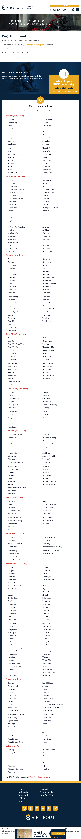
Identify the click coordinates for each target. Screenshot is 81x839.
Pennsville (11, 766)
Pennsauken (12, 318)
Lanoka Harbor (47, 698)
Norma (44, 756)
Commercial (24, 795)
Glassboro (11, 459)
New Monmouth (14, 663)
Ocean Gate (12, 730)
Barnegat (11, 683)
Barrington (12, 265)
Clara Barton (12, 547)
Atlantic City (12, 123)
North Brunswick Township (52, 547)
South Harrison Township (17, 487)
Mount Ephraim (13, 312)
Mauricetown (12, 412)
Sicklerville (12, 330)
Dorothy (11, 141)
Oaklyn (10, 315)
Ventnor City (47, 172)
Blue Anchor (12, 129)
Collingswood (47, 262)
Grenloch (45, 435)
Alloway (11, 750)
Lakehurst (46, 692)
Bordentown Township (16, 189)
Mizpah (10, 166)
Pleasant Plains (13, 554)
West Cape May (48, 363)
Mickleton (46, 453)
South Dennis (13, 366)
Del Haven (12, 353)
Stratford (45, 300)
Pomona (45, 157)
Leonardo (45, 613)
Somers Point (47, 169)
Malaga (45, 447)
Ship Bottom (47, 721)
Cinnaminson (12, 208)
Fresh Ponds (46, 540)
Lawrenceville (47, 507)
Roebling (45, 230)
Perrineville (46, 626)
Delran (44, 186)
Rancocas (45, 221)
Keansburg (46, 604)
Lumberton (12, 218)
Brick (10, 704)
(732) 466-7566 (58, 9)
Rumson (45, 639)
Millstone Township (15, 648)
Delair (44, 265)
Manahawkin (47, 710)
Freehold (45, 583)
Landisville (46, 138)
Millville (11, 415)
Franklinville (12, 453)
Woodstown (46, 769)
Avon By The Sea (14, 589)
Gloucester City (48, 277)
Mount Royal (47, 462)
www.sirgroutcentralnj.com (34, 45)
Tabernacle (46, 239)
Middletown (12, 645)
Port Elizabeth (13, 421)
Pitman (10, 478)
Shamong (45, 233)
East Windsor (12, 501)
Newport (11, 418)
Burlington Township (15, 198)
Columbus (11, 211)
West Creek (46, 739)
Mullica (10, 169)
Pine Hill (11, 321)
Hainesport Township (50, 208)
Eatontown (12, 619)
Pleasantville (47, 154)
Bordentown (12, 186)
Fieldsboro (46, 198)
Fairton (45, 392)
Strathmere (12, 376)
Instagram (24, 808)
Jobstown (45, 211)
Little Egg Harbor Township (52, 704)
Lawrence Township (49, 405)
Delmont (11, 402)
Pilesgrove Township (15, 769)
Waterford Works (48, 309)
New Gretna (12, 245)
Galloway (45, 129)
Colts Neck (12, 610)
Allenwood (12, 580)
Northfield (46, 148)
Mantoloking (12, 718)
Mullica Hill (12, 466)
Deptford (11, 447)
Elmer (10, 759)
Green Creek (47, 341)
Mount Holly (12, 239)
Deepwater (12, 756)
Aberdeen (11, 567)
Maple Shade (12, 221)
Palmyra (11, 251)
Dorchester (12, 408)
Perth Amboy (12, 551)
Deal (9, 616)
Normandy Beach (14, 727)
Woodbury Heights (49, 481)
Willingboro (46, 248)
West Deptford (47, 469)
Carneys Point (13, 753)
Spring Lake (46, 654)
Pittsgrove (11, 772)
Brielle (10, 601)
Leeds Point (46, 141)
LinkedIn (49, 808)
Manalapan (12, 633)
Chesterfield (12, 205)
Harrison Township (49, 438)
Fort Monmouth (48, 580)
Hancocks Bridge (48, 750)
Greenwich (46, 398)
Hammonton (46, 135)
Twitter (37, 808)
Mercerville (46, 510)
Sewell (10, 484)
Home (21, 789)
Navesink (11, 657)
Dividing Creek (13, 405)
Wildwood (46, 372)
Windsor (45, 524)
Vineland (45, 418)
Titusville (11, 527)
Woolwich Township (49, 484)
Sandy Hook (46, 642)
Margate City (12, 151)
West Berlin (46, 312)
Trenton (10, 530)
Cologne (11, 138)
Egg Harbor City (48, 120)
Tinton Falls (46, 660)
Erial (44, 268)
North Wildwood (48, 350)
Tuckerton (46, 733)
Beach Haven (12, 695)
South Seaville (13, 369)
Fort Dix (45, 205)
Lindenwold (12, 303)
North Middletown (14, 666)
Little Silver (46, 619)
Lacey (44, 689)
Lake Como (46, 610)
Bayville (11, 692)
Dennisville (12, 359)
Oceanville (46, 151)
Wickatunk (46, 675)
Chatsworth (12, 201)
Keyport (45, 607)
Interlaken (46, 601)
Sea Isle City (12, 363)
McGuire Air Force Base (17, 227)
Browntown (12, 540)
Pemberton (46, 218)
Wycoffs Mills (47, 554)
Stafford (45, 724)
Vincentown (46, 242)
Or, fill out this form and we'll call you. (64, 91)
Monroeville (46, 459)
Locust (10, 626)
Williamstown (47, 475)
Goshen (45, 338)
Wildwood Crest (48, 376)
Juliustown (46, 214)
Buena (10, 135)
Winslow (45, 318)
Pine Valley (12, 324)
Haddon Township (49, 283)
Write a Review (73, 9)
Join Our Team (47, 795)
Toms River (46, 730)
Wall (44, 666)
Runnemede (12, 327)
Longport (11, 148)
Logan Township (48, 444)
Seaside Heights (48, 714)
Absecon (11, 120)
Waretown (46, 736)
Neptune (11, 660)
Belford (10, 592)
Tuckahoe (11, 379)
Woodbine (46, 379)
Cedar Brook (12, 286)
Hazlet (44, 586)
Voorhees (45, 306)
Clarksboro (12, 441)
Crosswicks (46, 180)
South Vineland (48, 415)
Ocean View (46, 356)
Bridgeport (12, 438)
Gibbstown (12, 456)
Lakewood (46, 695)
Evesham (45, 195)
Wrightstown (47, 251)
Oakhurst (11, 669)
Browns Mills (13, 192)
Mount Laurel (13, 242)
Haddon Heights (48, 280)
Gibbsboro (46, 271)
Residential (23, 792)
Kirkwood (46, 293)
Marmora (45, 344)
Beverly (11, 180)
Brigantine (11, 132)
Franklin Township (49, 537)
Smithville (46, 166)
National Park (13, 469)
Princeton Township (15, 521)
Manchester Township (16, 714)
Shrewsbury (46, 651)
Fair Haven (46, 574)
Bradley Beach (13, 598)
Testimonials (46, 792)
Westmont (46, 315)
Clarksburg (12, 604)
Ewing (10, 504)
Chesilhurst (12, 293)
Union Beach (47, 663)
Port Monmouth (48, 630)
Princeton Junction (14, 518)
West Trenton (47, 518)
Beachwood (12, 698)
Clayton (11, 444)
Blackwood (12, 277)
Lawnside (11, 300)
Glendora (45, 274)
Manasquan (12, 636)
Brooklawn (12, 280)
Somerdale (46, 297)
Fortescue (45, 395)
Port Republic (47, 160)
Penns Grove (12, 763)
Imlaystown (46, 598)
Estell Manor (47, 126)
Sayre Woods (12, 557)
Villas (10, 385)
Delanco (45, 183)
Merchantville (13, 309)
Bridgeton (11, 392)
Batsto (10, 126)
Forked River (12, 707)
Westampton (46, 245)
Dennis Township (14, 356)
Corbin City (12, 350)
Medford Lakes (13, 233)
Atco (9, 259)
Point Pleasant (13, 739)
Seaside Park (47, 718)
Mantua (45, 450)
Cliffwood (11, 607)
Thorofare (11, 494)
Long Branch (12, 630)
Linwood (45, 144)
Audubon (11, 262)
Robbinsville (12, 524)
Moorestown (12, 236)
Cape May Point (14, 347)
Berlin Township (14, 274)
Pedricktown (46, 759)
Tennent (45, 657)
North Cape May (48, 347)
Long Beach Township (50, 707)
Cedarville (11, 395)
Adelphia (11, 571)
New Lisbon (12, 248)
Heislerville (46, 402)
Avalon (10, 338)
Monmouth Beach (14, 651)
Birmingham (12, 183)
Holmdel (45, 592)
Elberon (45, 567)
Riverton (45, 227)
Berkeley (11, 701)
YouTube (43, 808)
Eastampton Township (50, 189)
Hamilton (45, 132)
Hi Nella (45, 290)
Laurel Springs (13, 297)
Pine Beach (12, 736)
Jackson (45, 686)
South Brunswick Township (18, 560)
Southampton (47, 236)
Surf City (45, 727)
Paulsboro (11, 475)
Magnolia (11, 306)
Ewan (10, 450)
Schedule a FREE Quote (65, 6)
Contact (44, 789)
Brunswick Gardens (15, 544)
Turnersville (46, 303)
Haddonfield (46, 286)
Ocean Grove (12, 675)
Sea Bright (46, 645)
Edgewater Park (48, 192)
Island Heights (47, 683)
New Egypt (12, 724)
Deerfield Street (13, 398)
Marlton (11, 224)
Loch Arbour (12, 623)
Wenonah (45, 466)
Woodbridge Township (50, 551)
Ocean (10, 672)
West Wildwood (48, 366)
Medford (11, 230)
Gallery (21, 798)
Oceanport (46, 623)
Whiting (45, 742)
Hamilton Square (14, 510)
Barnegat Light (13, 686)
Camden (11, 283)
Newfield (11, 472)
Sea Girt (45, 648)
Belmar (10, 595)
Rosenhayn (12, 427)
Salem (44, 766)
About (21, 801)
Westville (45, 472)
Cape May (11, 341)
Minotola (11, 163)
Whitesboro (46, 369)
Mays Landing (13, 154)
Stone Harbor (12, 372)
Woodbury (46, 478)
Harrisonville (47, 441)
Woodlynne (46, 321)
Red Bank (46, 633)
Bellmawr (11, 268)
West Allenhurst (48, 669)
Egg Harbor (12, 144)
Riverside (45, 224)
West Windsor (47, 521)
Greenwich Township (15, 462)
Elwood (45, 123)
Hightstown (12, 513)
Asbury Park (12, 583)
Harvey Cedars (13, 710)
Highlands (46, 589)
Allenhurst (11, 574)
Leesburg (45, 408)
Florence (45, 201)
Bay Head (11, 689)
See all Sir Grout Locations (40, 777)
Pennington (46, 513)
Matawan (11, 642)
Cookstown (12, 214)
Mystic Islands (13, 721)
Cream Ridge (12, 613)
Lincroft (45, 616)
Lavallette (46, 701)
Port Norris (12, 424)
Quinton (45, 763)
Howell (45, 595)
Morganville (12, 654)
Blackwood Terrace (15, 435)
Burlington (12, 195)
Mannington (46, 753)
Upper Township (14, 382)
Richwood (11, 481)
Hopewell (45, 501)
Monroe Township (49, 456)
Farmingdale (46, 577)
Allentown (11, 577)
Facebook (30, 808)
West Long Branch (49, 672)
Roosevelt (46, 636)
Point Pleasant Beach (15, 742)
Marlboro (11, 639)
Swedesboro (12, 491)
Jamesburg (46, 544)
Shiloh (44, 412)
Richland (45, 163)
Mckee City (12, 157)
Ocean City (46, 353)
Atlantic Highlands (14, 586)
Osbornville (12, 733)
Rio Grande (46, 359)
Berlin (10, 271)
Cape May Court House (16, 344)
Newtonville (12, 172)
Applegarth (12, 537)
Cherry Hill (12, 290)
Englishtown (46, 571)
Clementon (46, 259)
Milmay (11, 160)
